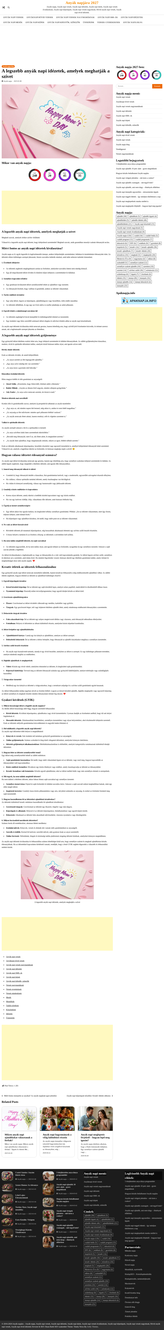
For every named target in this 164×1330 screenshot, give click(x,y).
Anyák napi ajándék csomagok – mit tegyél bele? (134, 183)
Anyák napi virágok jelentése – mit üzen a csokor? (135, 178)
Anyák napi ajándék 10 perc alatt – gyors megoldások (136, 169)
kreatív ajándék (149, 247)
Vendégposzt (121, 149)
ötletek (121, 278)
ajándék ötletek (139, 220)
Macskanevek (130, 1284)
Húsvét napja (130, 1260)
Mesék (8, 997)
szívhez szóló (136, 270)
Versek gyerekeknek (108, 22)
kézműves (122, 255)
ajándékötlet (123, 220)
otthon (151, 259)
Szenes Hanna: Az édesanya (26, 1185)
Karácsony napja (131, 1255)
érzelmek (146, 274)
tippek (135, 274)
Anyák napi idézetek (132, 17)
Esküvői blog (130, 1307)
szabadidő (122, 263)
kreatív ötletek (143, 251)
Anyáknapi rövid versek (39, 17)
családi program (125, 239)
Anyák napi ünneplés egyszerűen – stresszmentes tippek (137, 192)
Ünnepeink (88, 22)
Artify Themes (92, 1327)
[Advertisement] (82, 45)
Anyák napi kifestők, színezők (63, 22)
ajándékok (134, 216)
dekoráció (122, 243)
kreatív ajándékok (125, 251)
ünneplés (122, 286)
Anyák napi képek (34, 22)
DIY (133, 243)
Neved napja (129, 1265)
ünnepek (145, 278)
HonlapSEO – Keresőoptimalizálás (138, 1274)
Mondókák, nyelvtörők (133, 1269)
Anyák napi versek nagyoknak (130, 228)
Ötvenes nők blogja (132, 1302)
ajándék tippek (150, 216)
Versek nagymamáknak (15, 985)
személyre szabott (138, 263)
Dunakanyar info (131, 1298)
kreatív (134, 247)
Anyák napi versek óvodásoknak (130, 232)
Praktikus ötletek (131, 1316)
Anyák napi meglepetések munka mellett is (132, 201)
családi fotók (152, 236)
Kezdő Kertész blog (132, 1293)
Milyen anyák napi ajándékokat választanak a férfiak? (18, 1137)
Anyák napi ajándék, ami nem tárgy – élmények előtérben (138, 187)
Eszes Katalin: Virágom (24, 1220)
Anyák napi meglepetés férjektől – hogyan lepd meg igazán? (95, 1137)
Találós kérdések (12, 1006)
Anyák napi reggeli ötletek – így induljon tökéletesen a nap (138, 197)
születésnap (122, 274)
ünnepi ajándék (124, 282)
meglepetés (149, 255)
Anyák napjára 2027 (82, 3)
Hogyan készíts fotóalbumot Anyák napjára (132, 173)
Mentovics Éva (124, 259)
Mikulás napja (130, 1251)
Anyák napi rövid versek (125, 135)
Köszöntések (11, 1010)
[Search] (8, 7)
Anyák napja (8, 81)
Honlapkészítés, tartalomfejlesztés (137, 1279)
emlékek (143, 243)
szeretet (121, 270)
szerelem (148, 266)
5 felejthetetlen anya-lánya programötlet (131, 164)
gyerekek (156, 243)
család (138, 236)
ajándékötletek (124, 224)
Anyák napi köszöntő (144, 224)
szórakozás (152, 270)
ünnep (133, 278)
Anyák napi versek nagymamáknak (75, 17)
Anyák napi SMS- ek (107, 17)
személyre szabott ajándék (128, 266)
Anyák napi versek (13, 17)
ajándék (121, 216)
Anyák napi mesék (12, 22)
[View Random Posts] (3, 7)
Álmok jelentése (131, 1312)
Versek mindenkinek (14, 993)
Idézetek (9, 1014)
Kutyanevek (129, 1288)
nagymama (139, 259)
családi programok (144, 239)
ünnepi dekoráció (143, 282)
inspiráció (122, 247)
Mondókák (10, 1002)
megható (135, 255)
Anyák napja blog (133, 22)
